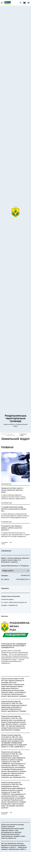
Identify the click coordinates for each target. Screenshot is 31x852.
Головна (3, 434)
